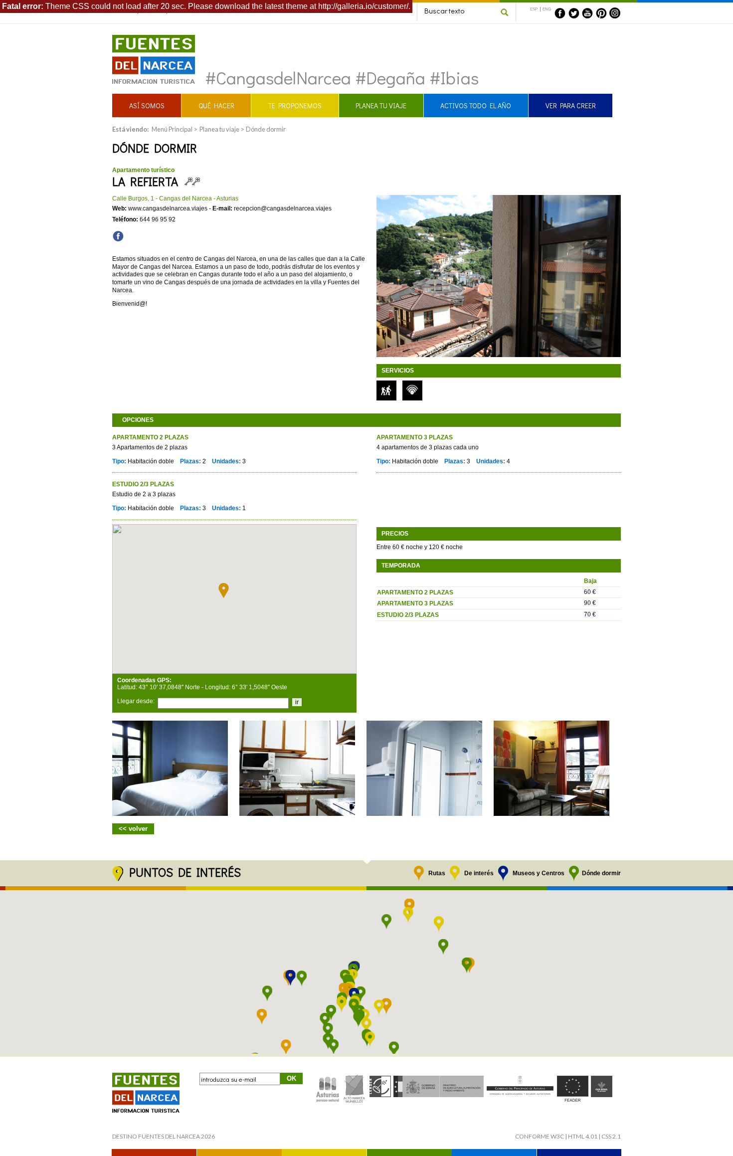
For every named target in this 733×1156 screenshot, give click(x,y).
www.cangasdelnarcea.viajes (167, 208)
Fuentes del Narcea (147, 39)
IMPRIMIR (599, 144)
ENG (547, 9)
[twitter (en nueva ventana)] (574, 13)
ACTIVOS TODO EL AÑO (475, 105)
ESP (534, 9)
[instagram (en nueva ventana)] (615, 13)
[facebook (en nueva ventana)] (560, 13)
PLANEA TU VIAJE (381, 105)
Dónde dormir (266, 129)
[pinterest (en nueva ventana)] (601, 13)
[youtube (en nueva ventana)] (587, 13)
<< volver (133, 828)
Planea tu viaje (219, 129)
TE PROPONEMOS (295, 105)
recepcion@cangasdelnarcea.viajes (283, 208)
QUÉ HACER (216, 105)
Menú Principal (172, 129)
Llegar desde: (136, 701)
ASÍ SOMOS (147, 105)
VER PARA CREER (571, 105)
